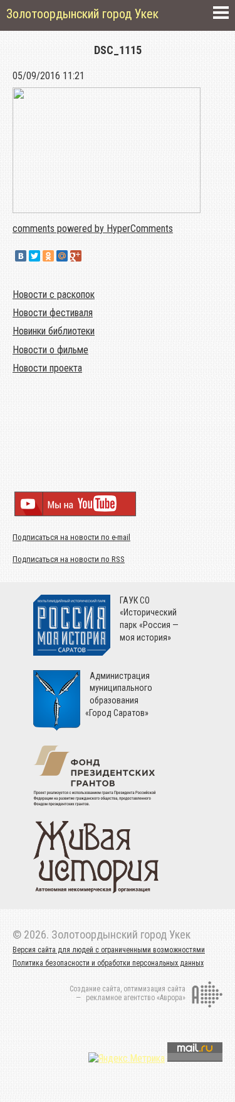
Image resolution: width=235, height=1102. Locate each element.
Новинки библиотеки (54, 331)
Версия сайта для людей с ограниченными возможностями (109, 949)
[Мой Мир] (62, 256)
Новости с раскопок (54, 294)
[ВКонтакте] (20, 256)
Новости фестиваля (53, 313)
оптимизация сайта (154, 988)
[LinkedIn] (89, 256)
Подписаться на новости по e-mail (71, 537)
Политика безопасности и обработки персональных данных (108, 963)
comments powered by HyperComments (93, 228)
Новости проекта (47, 368)
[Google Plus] (75, 256)
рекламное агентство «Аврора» (135, 997)
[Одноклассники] (48, 256)
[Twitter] (34, 256)
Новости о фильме (50, 350)
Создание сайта (95, 988)
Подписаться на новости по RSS (69, 559)
